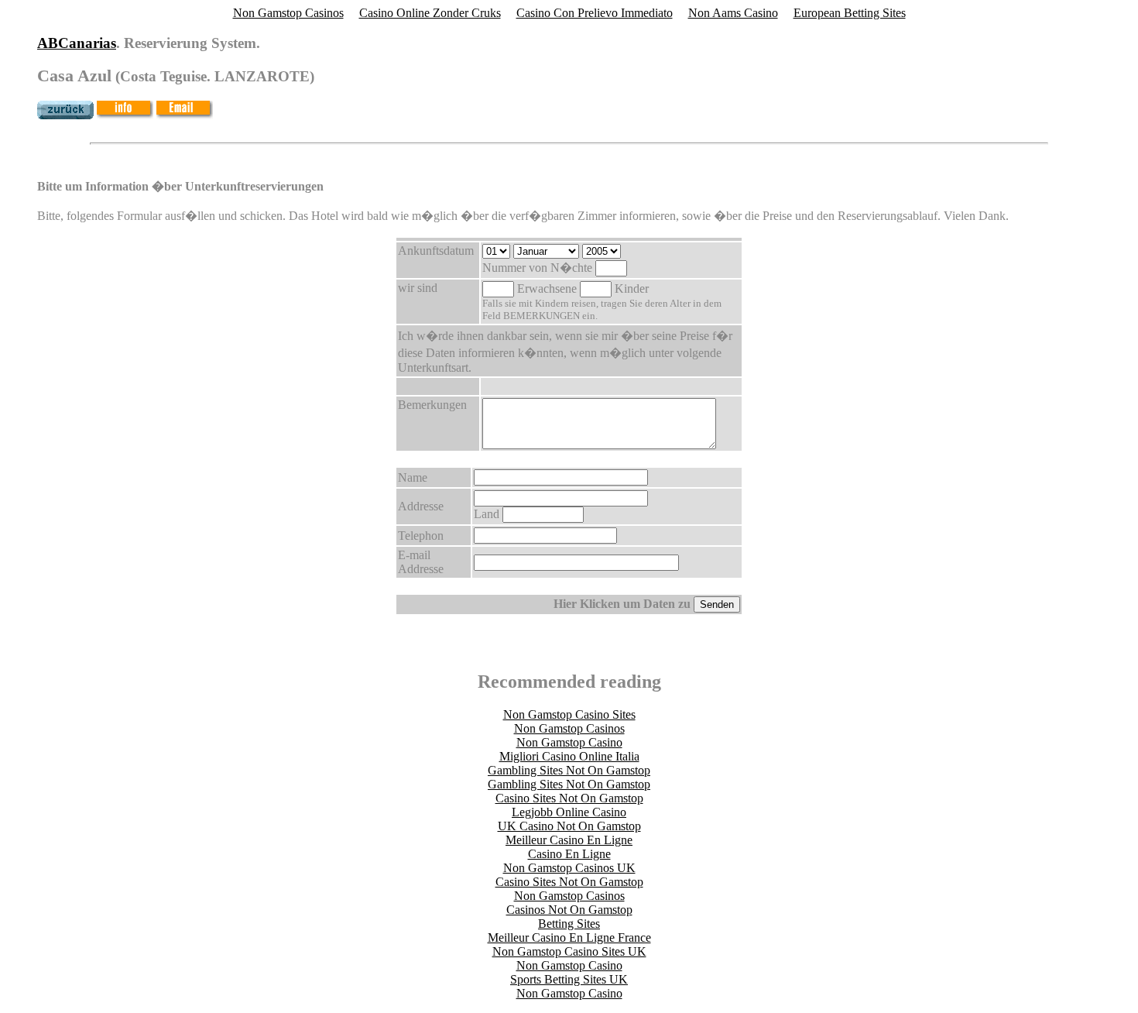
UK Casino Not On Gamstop (569, 826)
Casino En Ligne (569, 853)
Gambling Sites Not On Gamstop (569, 770)
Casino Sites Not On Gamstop (569, 798)
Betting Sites (569, 923)
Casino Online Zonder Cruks (430, 12)
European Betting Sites (850, 12)
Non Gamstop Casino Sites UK (569, 951)
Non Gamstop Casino (569, 742)
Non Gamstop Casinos (288, 12)
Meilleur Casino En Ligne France (569, 937)
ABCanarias (76, 43)
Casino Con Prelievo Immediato (594, 12)
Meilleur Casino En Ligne (569, 839)
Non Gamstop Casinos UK (569, 867)
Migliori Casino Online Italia (569, 756)
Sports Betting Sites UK (569, 979)
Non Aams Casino (733, 12)
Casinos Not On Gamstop (569, 909)
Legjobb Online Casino (569, 812)
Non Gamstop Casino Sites (569, 714)
